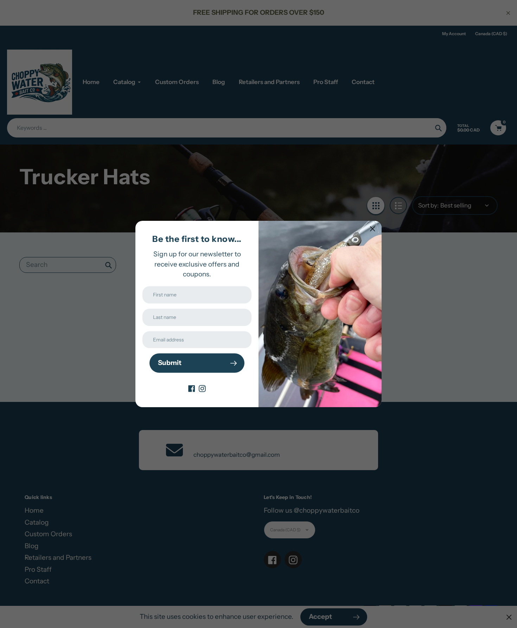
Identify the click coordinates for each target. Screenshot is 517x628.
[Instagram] (202, 388)
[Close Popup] (372, 228)
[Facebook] (191, 388)
